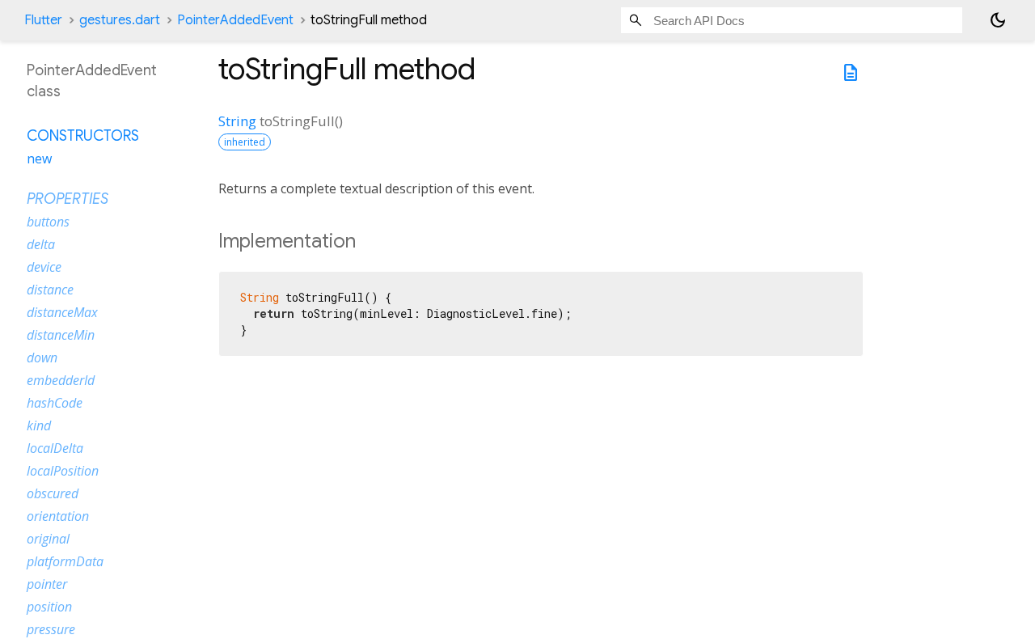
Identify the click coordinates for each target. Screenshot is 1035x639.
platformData (65, 561)
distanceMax (62, 312)
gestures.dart (119, 20)
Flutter (43, 20)
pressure (51, 629)
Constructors (83, 136)
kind (39, 425)
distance (50, 289)
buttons (48, 222)
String (237, 121)
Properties (67, 199)
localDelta (55, 448)
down (42, 357)
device (44, 267)
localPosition (63, 471)
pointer (47, 584)
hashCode (54, 403)
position (49, 607)
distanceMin (61, 335)
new (39, 158)
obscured (52, 493)
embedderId (61, 380)
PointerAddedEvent (235, 20)
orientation (58, 516)
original (48, 539)
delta (41, 244)
